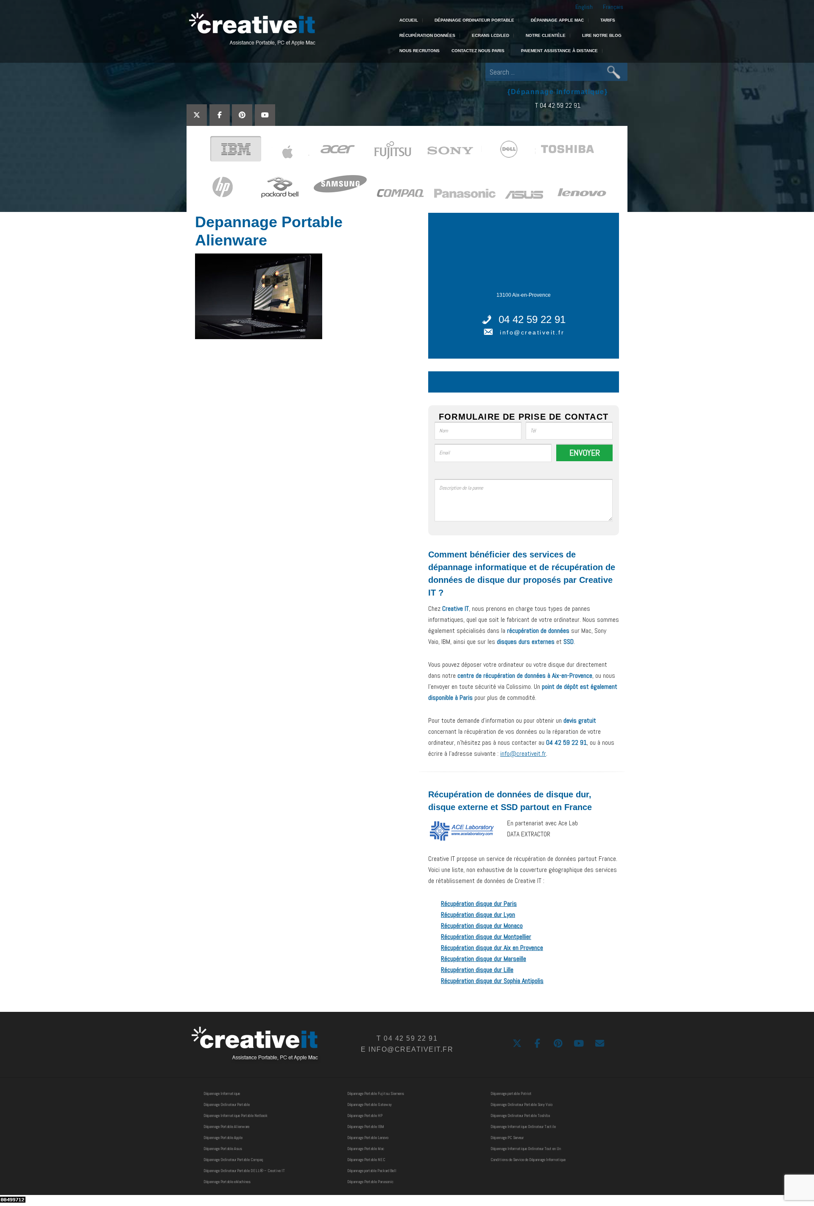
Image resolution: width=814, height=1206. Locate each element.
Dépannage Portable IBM (365, 1126)
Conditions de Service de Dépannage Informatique (528, 1159)
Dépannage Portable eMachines (227, 1181)
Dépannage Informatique (222, 1093)
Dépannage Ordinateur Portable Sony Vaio (521, 1104)
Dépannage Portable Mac (365, 1148)
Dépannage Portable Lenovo (367, 1137)
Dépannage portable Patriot (511, 1093)
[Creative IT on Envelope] (600, 1043)
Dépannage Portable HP (364, 1115)
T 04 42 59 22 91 (557, 105)
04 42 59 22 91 (532, 319)
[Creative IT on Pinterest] (242, 115)
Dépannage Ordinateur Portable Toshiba (520, 1115)
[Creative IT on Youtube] (265, 115)
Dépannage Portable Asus (223, 1148)
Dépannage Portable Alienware (226, 1126)
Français (613, 7)
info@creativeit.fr (532, 332)
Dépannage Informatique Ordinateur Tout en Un (526, 1148)
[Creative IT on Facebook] (219, 115)
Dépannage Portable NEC (366, 1159)
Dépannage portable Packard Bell (371, 1170)
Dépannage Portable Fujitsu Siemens (375, 1093)
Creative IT (251, 30)
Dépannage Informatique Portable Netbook (236, 1115)
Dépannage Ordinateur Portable (227, 1104)
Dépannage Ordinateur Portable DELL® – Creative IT (244, 1170)
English (584, 7)
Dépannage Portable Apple (223, 1137)
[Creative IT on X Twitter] (197, 115)
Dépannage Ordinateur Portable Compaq (233, 1159)
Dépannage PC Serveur (507, 1137)
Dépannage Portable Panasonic (370, 1181)
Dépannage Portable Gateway (369, 1104)
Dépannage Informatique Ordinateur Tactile (523, 1126)
